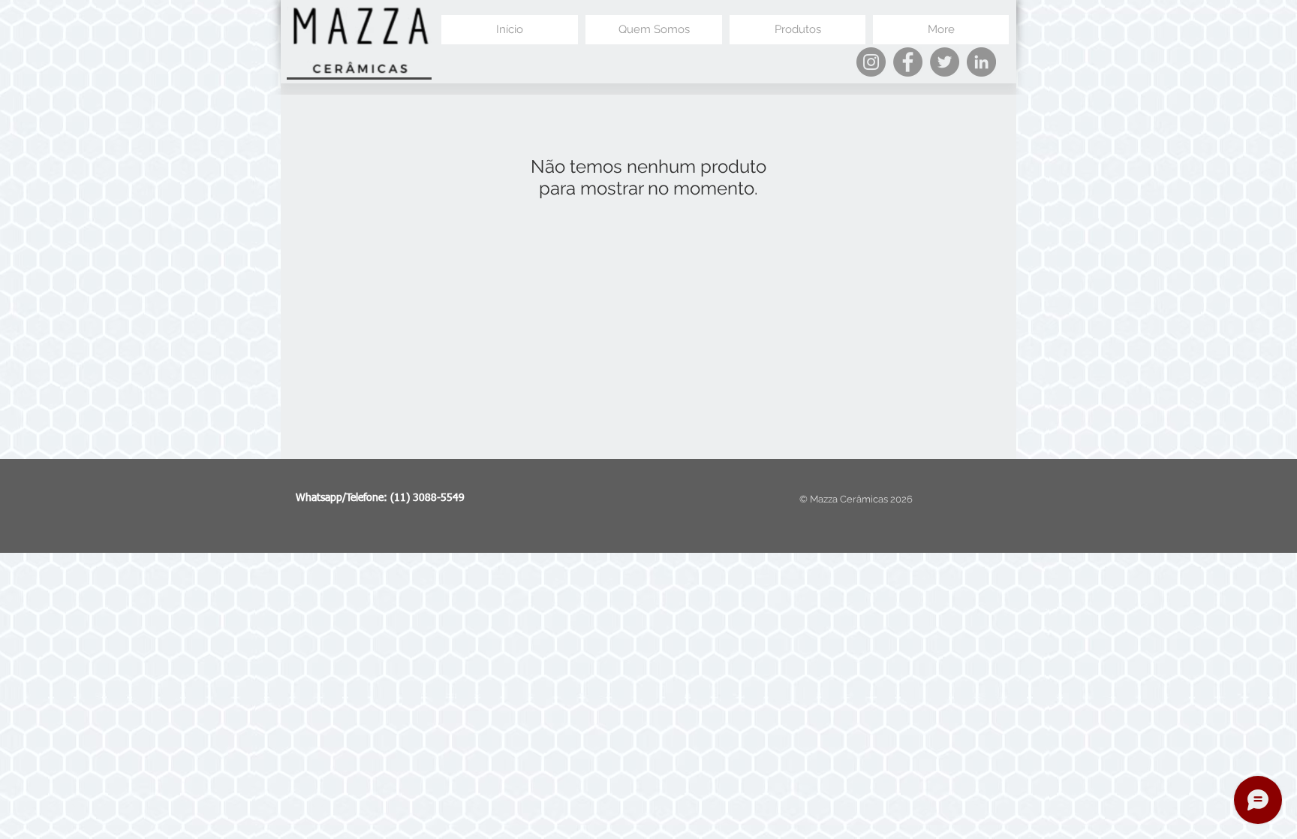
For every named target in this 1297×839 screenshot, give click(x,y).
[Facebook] (907, 62)
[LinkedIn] (981, 62)
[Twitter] (944, 62)
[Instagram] (871, 62)
